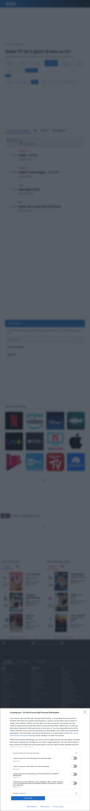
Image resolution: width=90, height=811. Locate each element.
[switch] (74, 758)
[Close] (85, 713)
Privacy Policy (58, 806)
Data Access (45, 806)
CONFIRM (28, 798)
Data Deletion (32, 806)
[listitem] (45, 753)
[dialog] (45, 759)
